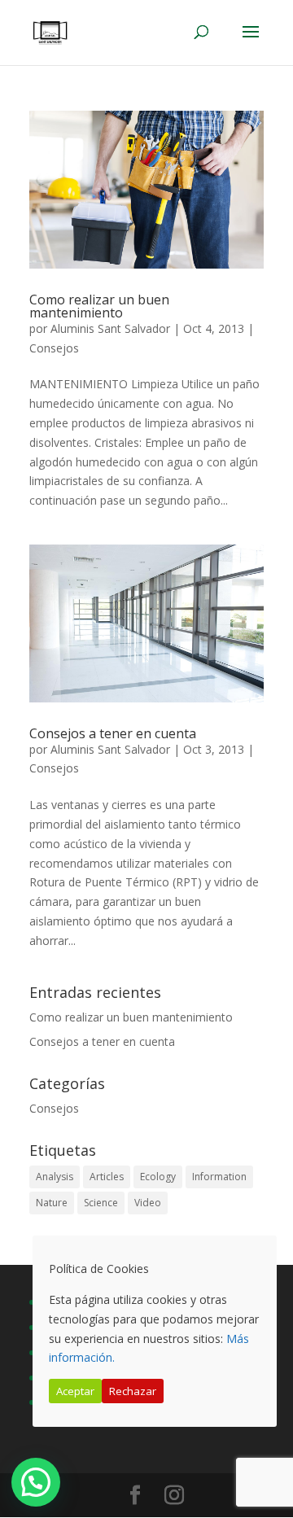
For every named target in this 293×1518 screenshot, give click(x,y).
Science (101, 1203)
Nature (52, 1203)
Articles (107, 1176)
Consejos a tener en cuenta (112, 733)
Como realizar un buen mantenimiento (99, 306)
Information (219, 1176)
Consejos (54, 348)
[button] (35, 1482)
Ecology (158, 1176)
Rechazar (132, 1391)
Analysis (54, 1176)
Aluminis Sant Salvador (110, 328)
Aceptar (75, 1391)
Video (147, 1203)
